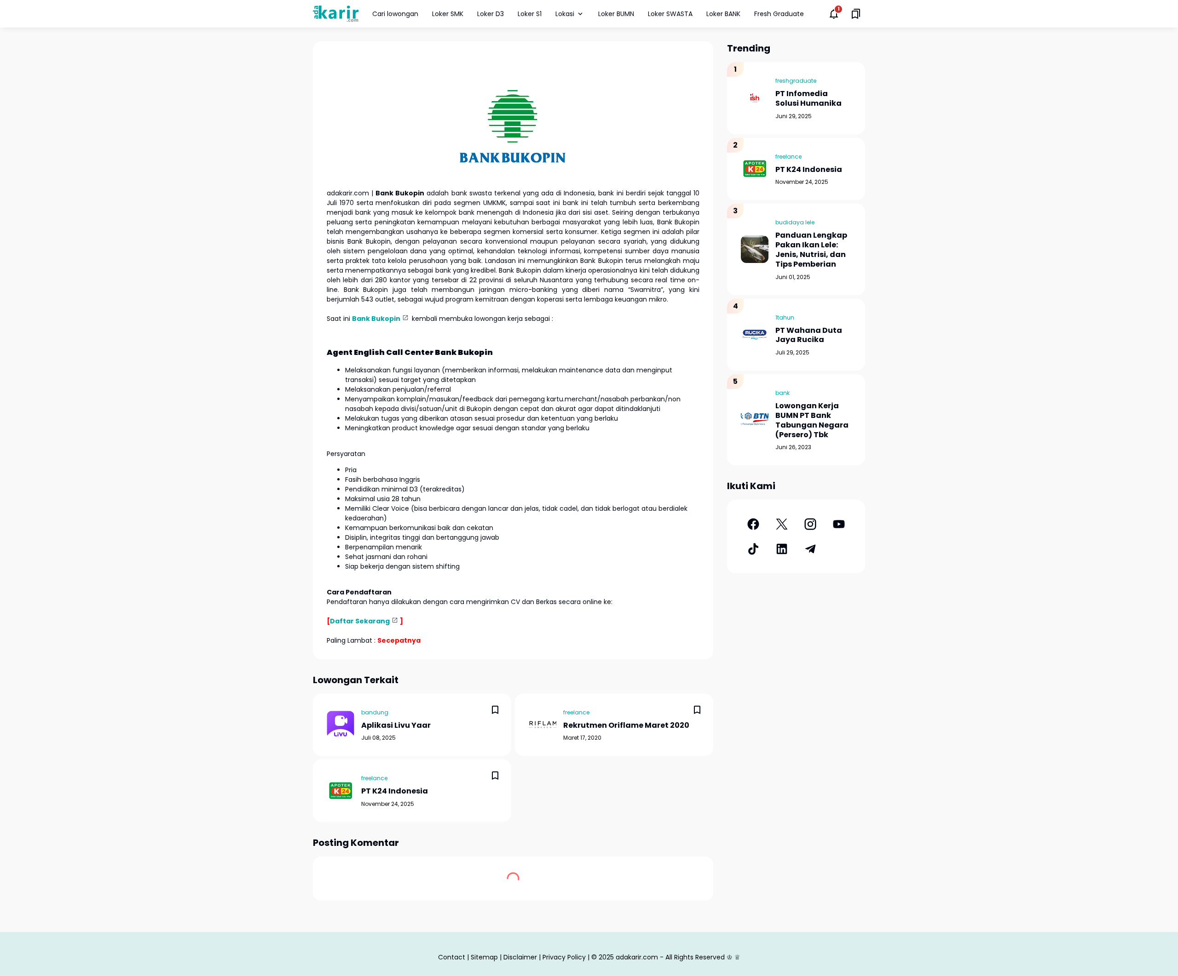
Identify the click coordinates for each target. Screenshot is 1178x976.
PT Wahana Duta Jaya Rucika (808, 335)
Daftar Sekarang (360, 621)
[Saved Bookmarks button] (856, 14)
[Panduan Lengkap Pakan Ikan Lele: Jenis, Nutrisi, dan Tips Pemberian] (754, 249)
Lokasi (564, 13)
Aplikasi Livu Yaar (396, 726)
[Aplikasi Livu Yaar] (340, 724)
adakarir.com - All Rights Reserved (670, 957)
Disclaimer (520, 957)
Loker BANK (723, 13)
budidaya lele (794, 222)
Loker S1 (530, 13)
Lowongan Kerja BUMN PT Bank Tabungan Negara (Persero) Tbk (812, 420)
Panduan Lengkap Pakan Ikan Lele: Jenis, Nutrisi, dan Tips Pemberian (811, 250)
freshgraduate (795, 81)
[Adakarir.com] (335, 14)
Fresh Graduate (779, 13)
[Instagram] (810, 524)
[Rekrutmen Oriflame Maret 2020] (542, 724)
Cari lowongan (395, 13)
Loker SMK (447, 13)
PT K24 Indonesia (394, 791)
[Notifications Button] (834, 14)
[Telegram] (810, 548)
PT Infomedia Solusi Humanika (808, 98)
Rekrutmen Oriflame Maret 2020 (626, 726)
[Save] (495, 710)
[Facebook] (753, 524)
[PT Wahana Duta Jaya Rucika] (754, 334)
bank (782, 393)
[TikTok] (753, 548)
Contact (451, 957)
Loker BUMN (616, 13)
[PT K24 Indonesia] (340, 791)
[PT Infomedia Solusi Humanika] (754, 98)
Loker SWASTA (670, 13)
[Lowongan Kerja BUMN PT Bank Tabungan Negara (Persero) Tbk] (754, 420)
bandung (374, 712)
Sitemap (484, 957)
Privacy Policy (564, 957)
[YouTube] (838, 524)
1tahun (784, 317)
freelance (576, 712)
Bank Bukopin (376, 318)
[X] (781, 524)
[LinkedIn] (781, 548)
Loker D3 (490, 13)
